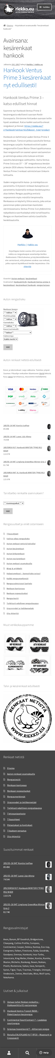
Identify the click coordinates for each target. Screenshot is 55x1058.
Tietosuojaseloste (16, 813)
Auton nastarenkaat (16, 558)
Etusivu (10, 25)
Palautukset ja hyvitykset (19, 825)
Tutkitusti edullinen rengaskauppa (23, 603)
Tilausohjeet (12, 533)
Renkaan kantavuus (16, 588)
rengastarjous (43, 285)
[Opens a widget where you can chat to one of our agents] (44, 1053)
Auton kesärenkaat (15, 548)
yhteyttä (27, 266)
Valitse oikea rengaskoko (18, 538)
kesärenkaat (31, 278)
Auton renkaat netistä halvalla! (21, 543)
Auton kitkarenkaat (15, 553)
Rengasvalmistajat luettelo (19, 583)
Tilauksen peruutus (16, 830)
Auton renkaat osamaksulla (19, 563)
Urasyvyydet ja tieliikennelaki (20, 608)
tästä (41, 373)
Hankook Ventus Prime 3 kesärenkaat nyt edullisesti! (27, 77)
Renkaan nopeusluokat (17, 593)
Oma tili (9, 1053)
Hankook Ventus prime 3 (39, 282)
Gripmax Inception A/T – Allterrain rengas (28, 1029)
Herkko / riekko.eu (35, 64)
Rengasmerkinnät (16, 796)
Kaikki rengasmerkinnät (17, 578)
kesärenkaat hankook (26, 285)
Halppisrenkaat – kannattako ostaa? (23, 573)
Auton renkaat (18, 278)
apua (10, 376)
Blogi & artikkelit (14, 568)
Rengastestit (13, 598)
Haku (27, 1053)
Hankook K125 (20, 282)
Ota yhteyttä (13, 613)
